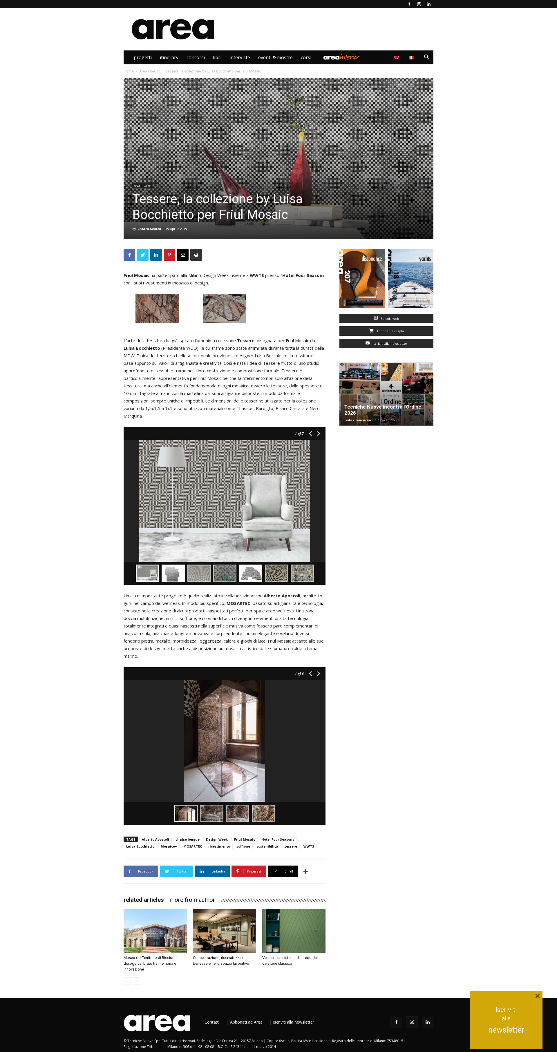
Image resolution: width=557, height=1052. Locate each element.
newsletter (506, 1030)
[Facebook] (409, 4)
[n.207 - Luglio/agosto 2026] (362, 280)
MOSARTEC (192, 846)
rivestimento (219, 846)
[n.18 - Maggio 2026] (410, 280)
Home (129, 71)
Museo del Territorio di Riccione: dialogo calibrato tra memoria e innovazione (150, 963)
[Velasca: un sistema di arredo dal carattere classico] (293, 931)
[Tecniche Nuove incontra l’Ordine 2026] (386, 394)
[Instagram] (419, 4)
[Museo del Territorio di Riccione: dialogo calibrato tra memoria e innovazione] (155, 931)
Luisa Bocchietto (140, 846)
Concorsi (196, 57)
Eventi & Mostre (275, 57)
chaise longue (188, 839)
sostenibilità (267, 846)
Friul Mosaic (244, 839)
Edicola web (389, 318)
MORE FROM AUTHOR (192, 899)
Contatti (212, 1022)
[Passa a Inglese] (397, 57)
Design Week (217, 839)
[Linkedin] (428, 4)
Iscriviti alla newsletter (389, 343)
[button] (426, 58)
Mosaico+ (169, 846)
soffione (243, 846)
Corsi (306, 57)
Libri (217, 57)
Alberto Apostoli (155, 839)
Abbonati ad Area (246, 1022)
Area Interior (341, 57)
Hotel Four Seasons (277, 839)
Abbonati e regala (390, 331)
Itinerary (169, 57)
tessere (291, 846)
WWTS (308, 846)
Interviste (239, 57)
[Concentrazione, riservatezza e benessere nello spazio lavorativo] (224, 931)
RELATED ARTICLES (144, 899)
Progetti (143, 57)
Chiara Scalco (149, 228)
